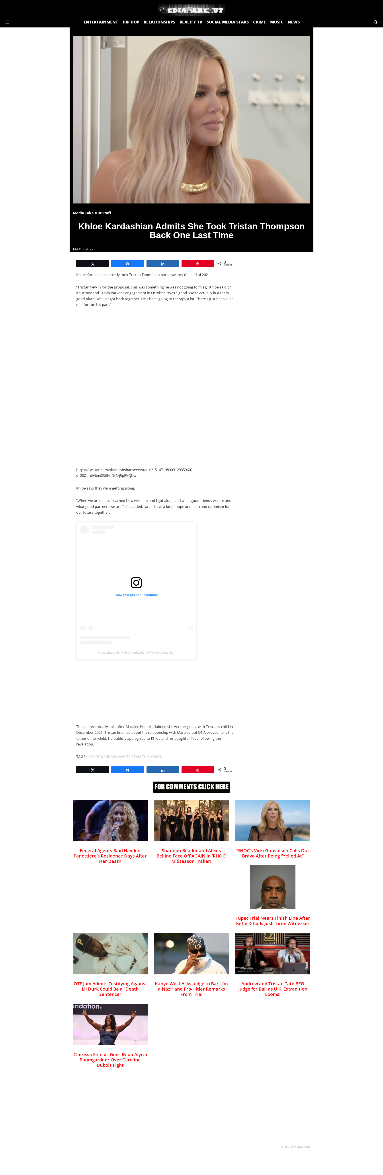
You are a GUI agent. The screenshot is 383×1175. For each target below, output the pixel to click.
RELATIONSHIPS (159, 22)
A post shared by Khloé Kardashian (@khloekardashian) (136, 652)
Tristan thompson (144, 756)
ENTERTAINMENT (101, 22)
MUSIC (276, 22)
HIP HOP (131, 22)
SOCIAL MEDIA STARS (228, 22)
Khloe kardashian (106, 756)
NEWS (294, 22)
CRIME (259, 22)
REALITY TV (191, 22)
